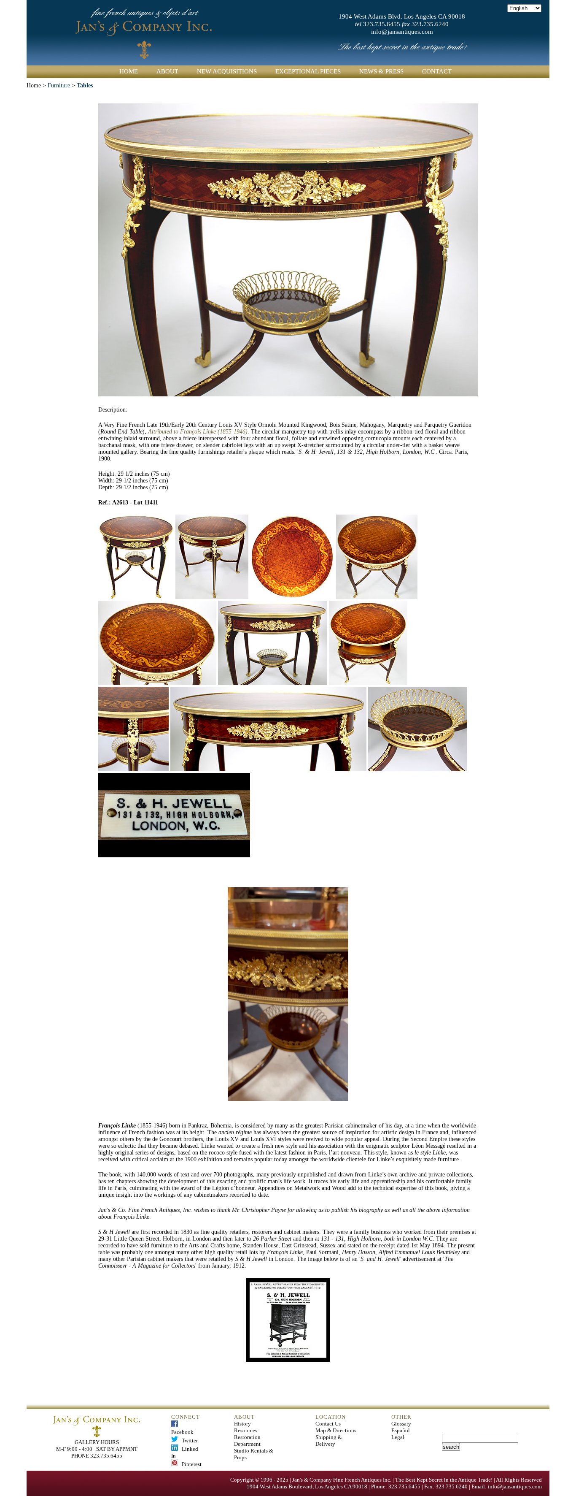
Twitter (188, 1440)
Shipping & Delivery (328, 1440)
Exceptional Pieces (308, 71)
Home (128, 71)
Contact (437, 71)
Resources (245, 1430)
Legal (397, 1437)
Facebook (182, 1428)
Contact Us (328, 1423)
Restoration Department (247, 1440)
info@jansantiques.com (402, 31)
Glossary (401, 1423)
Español (400, 1430)
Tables (85, 85)
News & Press (381, 71)
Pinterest (190, 1464)
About (167, 71)
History (242, 1423)
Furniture (59, 85)
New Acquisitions (227, 71)
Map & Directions (335, 1430)
